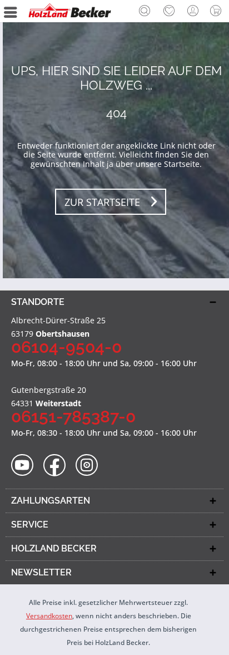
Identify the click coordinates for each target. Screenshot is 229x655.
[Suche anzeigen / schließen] (144, 12)
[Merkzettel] (169, 11)
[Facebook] (58, 465)
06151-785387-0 (73, 416)
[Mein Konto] (193, 11)
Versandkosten (49, 615)
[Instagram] (90, 465)
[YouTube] (26, 465)
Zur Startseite (102, 202)
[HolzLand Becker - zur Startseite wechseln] (69, 11)
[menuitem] (144, 11)
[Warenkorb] (218, 11)
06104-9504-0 (66, 347)
